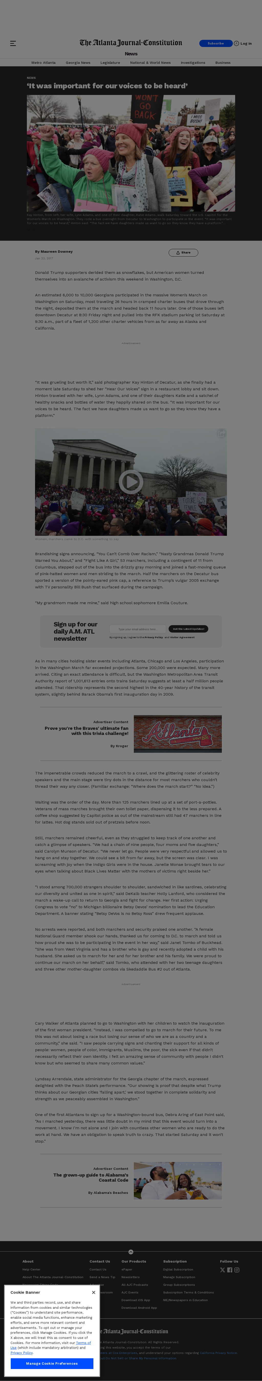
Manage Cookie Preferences (52, 1363)
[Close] (93, 1292)
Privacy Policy (21, 1353)
